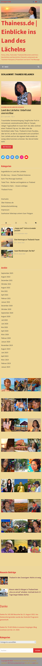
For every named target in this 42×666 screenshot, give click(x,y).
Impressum (5, 210)
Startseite (4, 199)
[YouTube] (36, 1)
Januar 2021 (5, 302)
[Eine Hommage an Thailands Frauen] (7, 240)
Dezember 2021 (7, 280)
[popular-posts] (6, 223)
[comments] (26, 223)
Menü (6, 67)
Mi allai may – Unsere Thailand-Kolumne (15, 175)
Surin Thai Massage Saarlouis (11, 179)
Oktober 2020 (6, 309)
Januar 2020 (5, 342)
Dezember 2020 (7, 305)
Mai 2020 (4, 327)
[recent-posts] (16, 223)
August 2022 (5, 277)
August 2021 (5, 287)
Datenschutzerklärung (9, 206)
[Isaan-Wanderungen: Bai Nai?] (7, 251)
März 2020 (5, 334)
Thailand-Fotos (6, 189)
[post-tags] (36, 223)
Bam (36, 663)
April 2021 (4, 295)
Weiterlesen (7, 147)
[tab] (6, 223)
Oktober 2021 (6, 284)
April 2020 (4, 331)
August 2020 (5, 316)
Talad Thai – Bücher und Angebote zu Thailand (18, 182)
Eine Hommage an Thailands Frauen (26, 240)
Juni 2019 (4, 352)
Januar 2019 (5, 367)
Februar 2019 (6, 363)
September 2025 (7, 273)
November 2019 (7, 345)
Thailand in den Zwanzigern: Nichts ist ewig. (25, 577)
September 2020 (7, 313)
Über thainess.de (7, 202)
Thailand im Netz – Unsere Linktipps (14, 186)
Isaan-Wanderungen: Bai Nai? (24, 251)
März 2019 (5, 360)
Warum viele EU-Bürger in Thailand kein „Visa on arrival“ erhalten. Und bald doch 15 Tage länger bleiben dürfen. (25, 592)
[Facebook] (34, 1)
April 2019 (4, 356)
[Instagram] (40, 1)
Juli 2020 (4, 320)
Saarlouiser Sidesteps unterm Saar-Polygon (17, 213)
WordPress (28, 663)
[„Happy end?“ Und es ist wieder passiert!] (7, 228)
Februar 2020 (6, 338)
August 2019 (5, 349)
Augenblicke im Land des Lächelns (12, 107)
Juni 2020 (4, 324)
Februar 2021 (6, 298)
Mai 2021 (4, 291)
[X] (38, 1)
